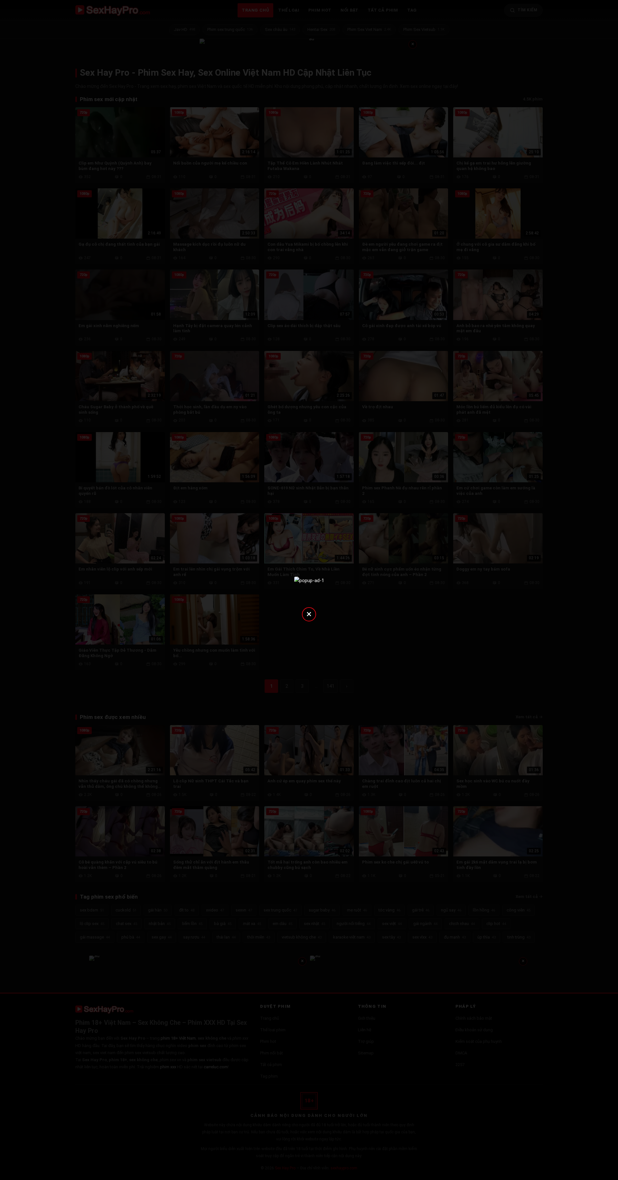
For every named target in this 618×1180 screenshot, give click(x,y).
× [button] (309, 613)
